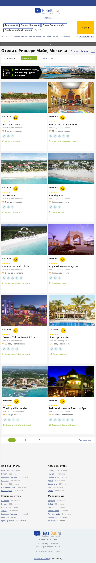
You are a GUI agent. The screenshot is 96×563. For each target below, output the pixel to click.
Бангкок (51, 507)
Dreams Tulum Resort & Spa (18, 337)
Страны (48, 17)
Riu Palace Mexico (12, 124)
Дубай (50, 480)
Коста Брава (6, 490)
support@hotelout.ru (50, 546)
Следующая (85, 440)
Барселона (52, 484)
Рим (49, 487)
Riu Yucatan (9, 195)
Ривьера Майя (17, 127)
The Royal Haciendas (15, 408)
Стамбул (51, 470)
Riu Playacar (56, 195)
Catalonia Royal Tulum (15, 266)
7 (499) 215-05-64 (50, 543)
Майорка (5, 470)
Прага (50, 490)
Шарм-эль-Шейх (8, 487)
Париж (4, 507)
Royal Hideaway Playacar (63, 266)
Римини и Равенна (9, 477)
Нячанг (4, 484)
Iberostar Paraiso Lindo (63, 124)
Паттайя (4, 480)
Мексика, (6, 127)
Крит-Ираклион (7, 521)
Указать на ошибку (42, 558)
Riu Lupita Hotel (59, 337)
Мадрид (51, 500)
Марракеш (52, 517)
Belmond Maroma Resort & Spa (67, 408)
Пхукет (4, 474)
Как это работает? (86, 36)
